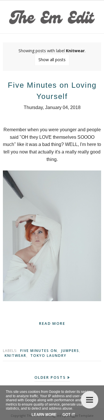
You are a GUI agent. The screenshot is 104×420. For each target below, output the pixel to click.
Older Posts (50, 377)
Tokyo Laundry (48, 355)
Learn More (44, 414)
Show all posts (52, 59)
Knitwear (15, 355)
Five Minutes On (38, 350)
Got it (68, 414)
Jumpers (70, 350)
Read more (52, 323)
